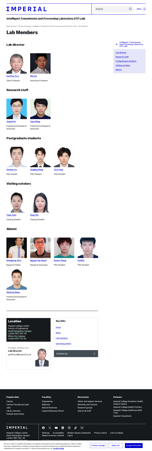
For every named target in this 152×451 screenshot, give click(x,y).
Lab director (121, 52)
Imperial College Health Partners (127, 407)
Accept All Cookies (133, 445)
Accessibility (58, 433)
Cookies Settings (98, 445)
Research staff (122, 57)
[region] (76, 445)
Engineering (47, 401)
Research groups (25, 26)
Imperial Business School (53, 411)
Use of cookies (116, 433)
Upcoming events (63, 343)
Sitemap (45, 433)
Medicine (46, 404)
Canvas (9, 401)
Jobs (8, 407)
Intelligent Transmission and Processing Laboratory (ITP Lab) (45, 18)
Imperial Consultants (122, 416)
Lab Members (83, 26)
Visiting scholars (123, 65)
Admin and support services (90, 401)
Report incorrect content (53, 435)
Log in (70, 435)
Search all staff (84, 411)
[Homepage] (49, 8)
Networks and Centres (87, 404)
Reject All (115, 445)
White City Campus (16, 336)
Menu (139, 9)
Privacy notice (100, 433)
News (58, 333)
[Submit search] (130, 9)
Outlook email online (15, 414)
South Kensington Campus (19, 331)
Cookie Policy (58, 448)
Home (58, 327)
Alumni (119, 69)
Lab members (62, 338)
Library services (13, 411)
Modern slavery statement (79, 433)
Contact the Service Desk (17, 404)
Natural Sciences (49, 407)
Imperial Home (11, 26)
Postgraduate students (126, 61)
